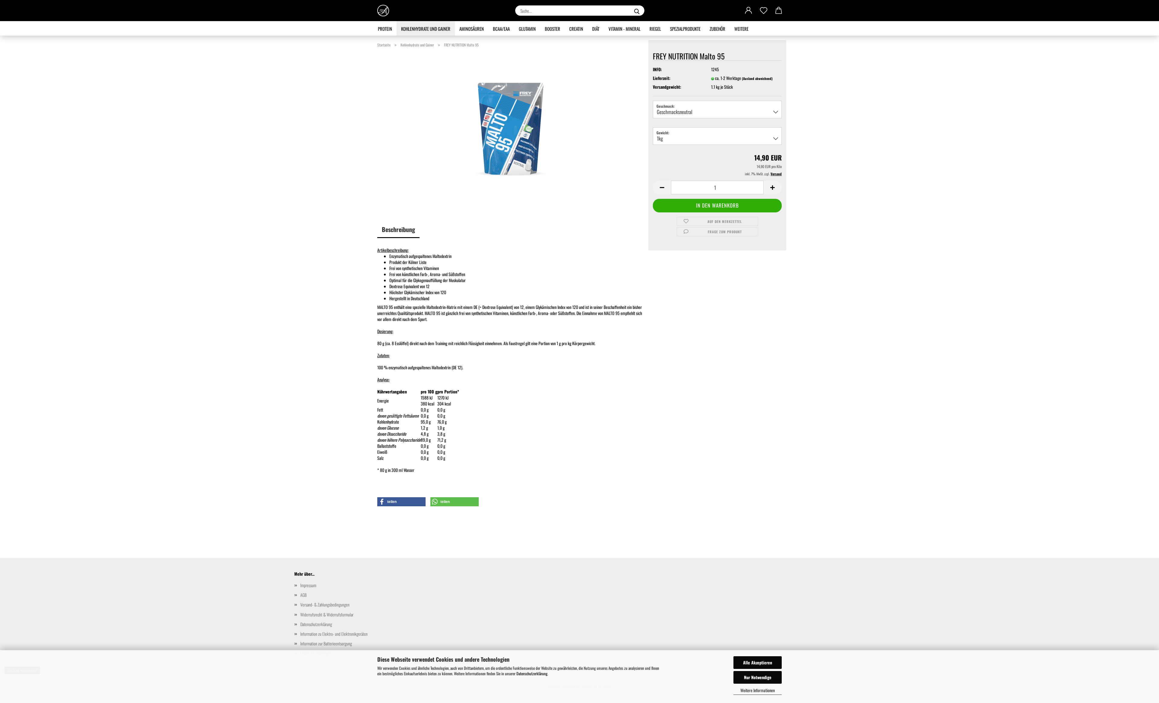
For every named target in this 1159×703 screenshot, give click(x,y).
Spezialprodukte (685, 28)
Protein (385, 28)
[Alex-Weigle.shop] (385, 10)
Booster (552, 28)
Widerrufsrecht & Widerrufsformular (326, 614)
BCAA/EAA (501, 28)
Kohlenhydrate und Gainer (425, 28)
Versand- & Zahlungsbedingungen (325, 604)
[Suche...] (636, 10)
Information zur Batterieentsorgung (326, 643)
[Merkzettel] (763, 10)
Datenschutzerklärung (532, 673)
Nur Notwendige (757, 677)
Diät (595, 28)
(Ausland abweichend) (757, 78)
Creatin (576, 28)
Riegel (655, 28)
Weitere (741, 28)
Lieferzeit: (661, 78)
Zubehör (717, 28)
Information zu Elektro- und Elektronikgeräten (334, 634)
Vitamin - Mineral (624, 28)
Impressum (308, 585)
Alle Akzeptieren (757, 662)
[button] (748, 10)
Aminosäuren (471, 28)
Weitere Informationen (757, 690)
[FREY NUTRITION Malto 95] (511, 127)
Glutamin (527, 28)
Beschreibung (398, 229)
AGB (303, 595)
